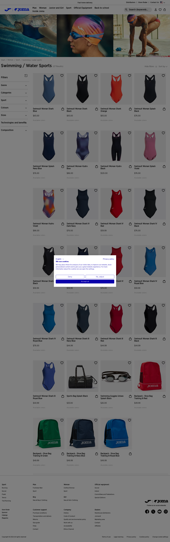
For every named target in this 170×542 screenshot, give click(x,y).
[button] (60, 259)
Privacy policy (108, 259)
